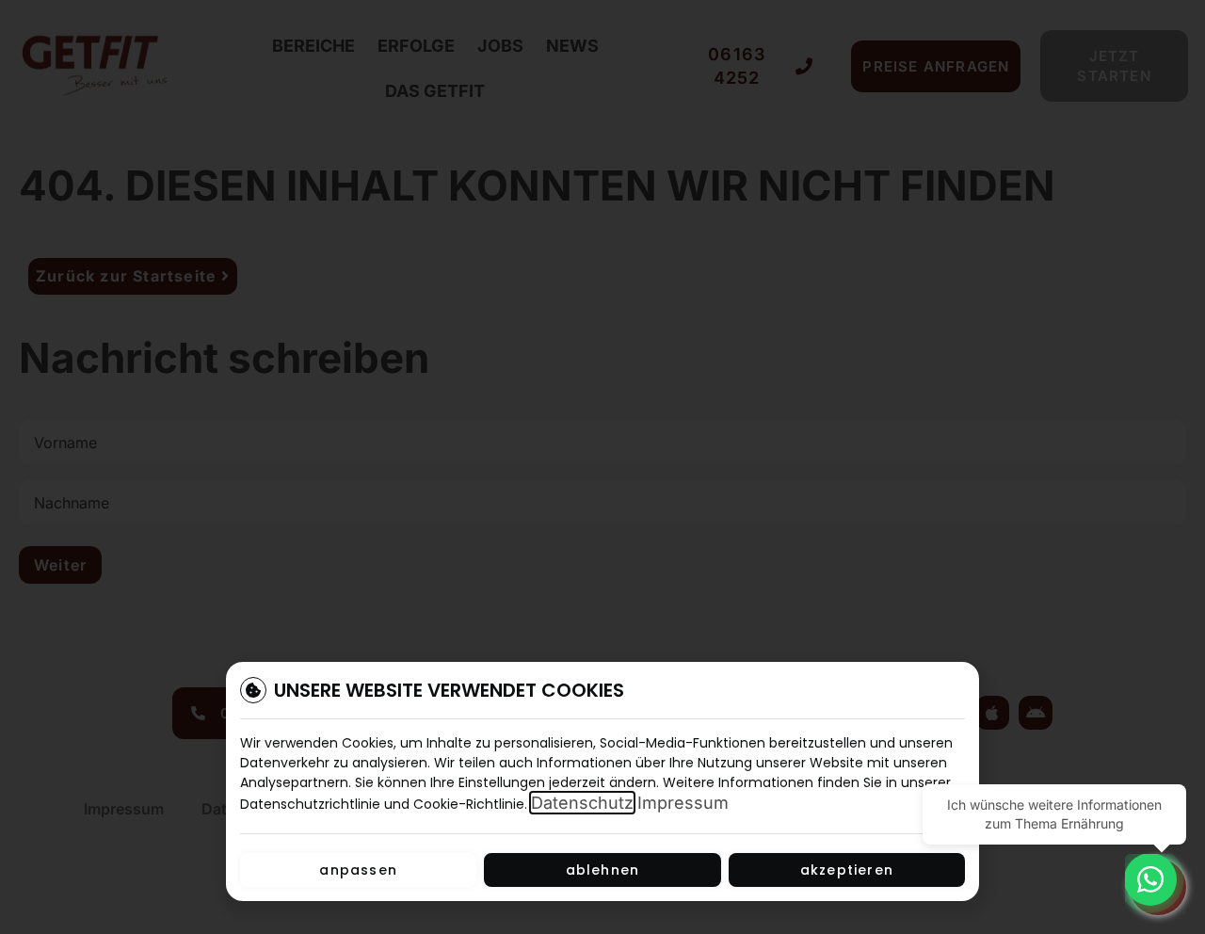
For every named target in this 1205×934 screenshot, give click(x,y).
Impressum (683, 803)
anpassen (358, 870)
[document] (602, 467)
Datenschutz (582, 803)
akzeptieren (846, 870)
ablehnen (603, 870)
